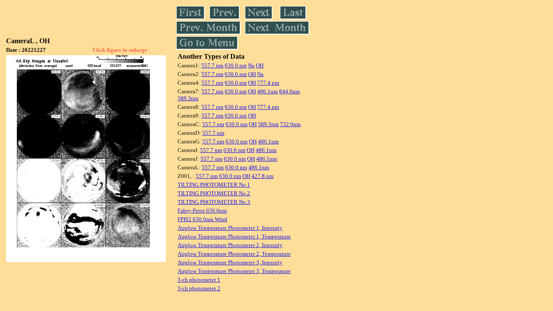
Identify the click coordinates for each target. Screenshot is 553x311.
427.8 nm (262, 176)
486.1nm (267, 91)
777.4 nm (268, 82)
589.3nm (188, 98)
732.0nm (290, 124)
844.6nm (289, 91)
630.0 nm (236, 65)
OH (260, 65)
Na (251, 65)
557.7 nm (212, 65)
